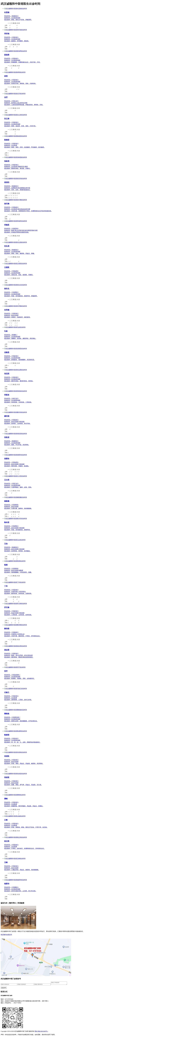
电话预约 (3, 934)
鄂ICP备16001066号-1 (41, 1031)
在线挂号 (9, 934)
